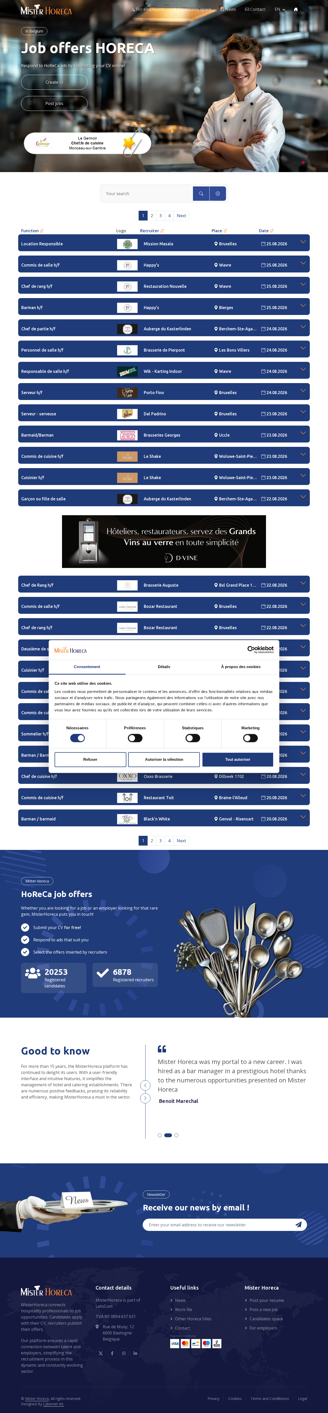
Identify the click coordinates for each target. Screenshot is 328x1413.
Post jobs (54, 103)
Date (264, 231)
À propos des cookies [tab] (241, 667)
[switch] (135, 738)
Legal (302, 1398)
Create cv (54, 82)
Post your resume (267, 1300)
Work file (183, 1309)
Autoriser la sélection (164, 759)
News (230, 9)
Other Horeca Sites (193, 1319)
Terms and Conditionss (270, 1398)
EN (277, 9)
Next (181, 215)
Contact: (257, 9)
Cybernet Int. (53, 1403)
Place (217, 231)
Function (30, 231)
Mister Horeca (37, 1398)
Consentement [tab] (87, 667)
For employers (149, 9)
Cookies (235, 1398)
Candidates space (194, 9)
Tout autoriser (237, 759)
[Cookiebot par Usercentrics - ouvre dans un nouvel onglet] (251, 650)
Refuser (90, 759)
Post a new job (264, 1309)
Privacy (213, 1398)
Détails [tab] (164, 667)
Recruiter (150, 231)
